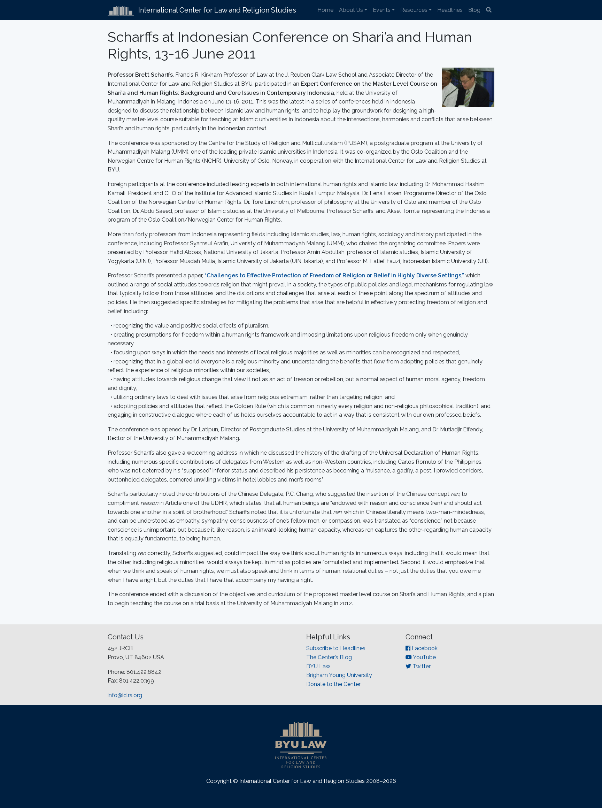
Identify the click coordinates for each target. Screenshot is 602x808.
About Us (351, 10)
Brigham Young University (339, 675)
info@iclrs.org (125, 695)
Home (325, 10)
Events (382, 10)
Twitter (421, 666)
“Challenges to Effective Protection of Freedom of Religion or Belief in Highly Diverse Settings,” (334, 275)
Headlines (450, 10)
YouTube (424, 657)
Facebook (424, 648)
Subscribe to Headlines (335, 648)
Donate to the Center (333, 684)
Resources (413, 10)
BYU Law (318, 666)
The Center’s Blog (329, 657)
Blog (474, 10)
